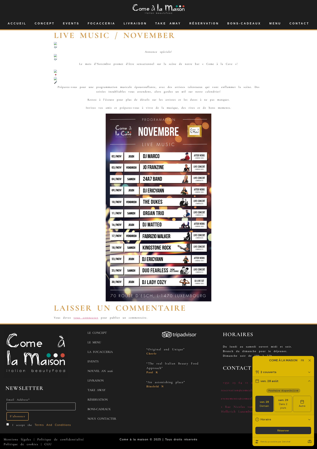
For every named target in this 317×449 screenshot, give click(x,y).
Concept (45, 23)
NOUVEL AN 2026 (100, 371)
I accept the (41, 425)
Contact (299, 23)
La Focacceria (100, 352)
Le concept (97, 333)
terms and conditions (53, 424)
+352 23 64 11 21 (238, 382)
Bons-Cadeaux (244, 23)
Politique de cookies (21, 444)
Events (71, 23)
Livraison (135, 23)
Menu (275, 23)
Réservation (204, 23)
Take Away (168, 23)
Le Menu (94, 342)
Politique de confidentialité (60, 439)
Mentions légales (17, 439)
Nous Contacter (102, 419)
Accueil (17, 23)
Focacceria (101, 23)
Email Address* (18, 399)
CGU (48, 444)
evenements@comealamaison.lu (245, 398)
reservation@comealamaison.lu (244, 390)
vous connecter (86, 317)
